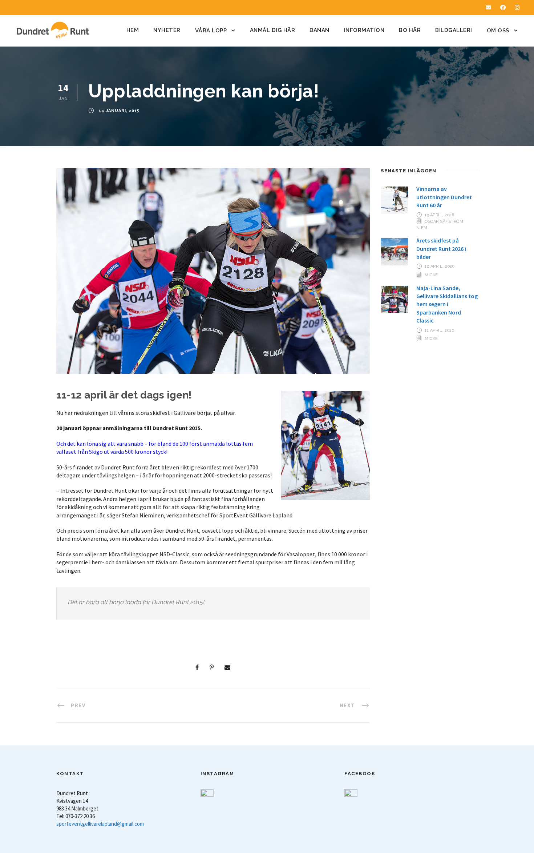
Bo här (410, 30)
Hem (132, 30)
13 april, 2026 (439, 215)
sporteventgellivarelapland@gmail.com (100, 823)
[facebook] (503, 7)
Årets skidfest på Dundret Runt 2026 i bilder (441, 248)
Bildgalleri (453, 30)
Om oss (498, 30)
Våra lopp (211, 30)
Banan (319, 30)
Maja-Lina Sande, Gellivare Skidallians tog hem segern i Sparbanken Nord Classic (447, 304)
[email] (488, 7)
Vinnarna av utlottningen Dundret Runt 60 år (444, 197)
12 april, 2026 (439, 266)
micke (431, 274)
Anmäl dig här (272, 30)
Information (364, 30)
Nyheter (167, 30)
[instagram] (517, 7)
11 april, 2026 (439, 330)
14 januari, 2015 (119, 111)
